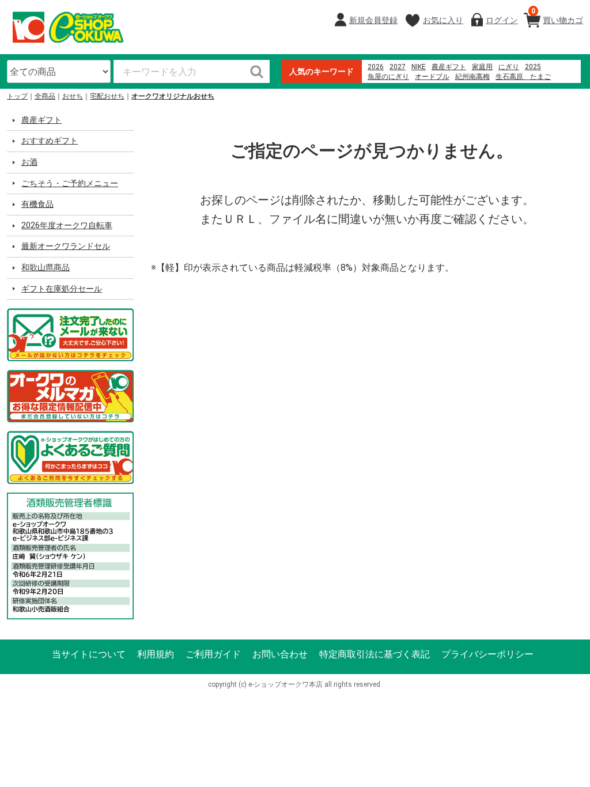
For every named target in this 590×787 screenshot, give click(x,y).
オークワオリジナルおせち (172, 96)
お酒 (29, 162)
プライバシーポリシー (487, 654)
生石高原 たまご (523, 77)
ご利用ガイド (213, 654)
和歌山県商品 (45, 267)
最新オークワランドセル (65, 246)
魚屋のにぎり (388, 77)
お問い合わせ (280, 654)
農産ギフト (449, 67)
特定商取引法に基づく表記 (374, 654)
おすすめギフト (49, 140)
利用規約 (155, 654)
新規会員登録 (373, 20)
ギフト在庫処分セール (61, 288)
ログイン (502, 20)
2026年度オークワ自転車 (66, 225)
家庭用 (482, 67)
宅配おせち (107, 96)
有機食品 (37, 204)
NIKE (418, 67)
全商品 (45, 96)
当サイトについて (89, 654)
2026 (376, 67)
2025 (533, 67)
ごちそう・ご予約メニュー (69, 183)
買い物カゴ (557, 16)
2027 (397, 67)
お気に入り (443, 20)
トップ (17, 96)
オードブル (432, 77)
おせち (72, 96)
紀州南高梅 (472, 77)
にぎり (508, 67)
